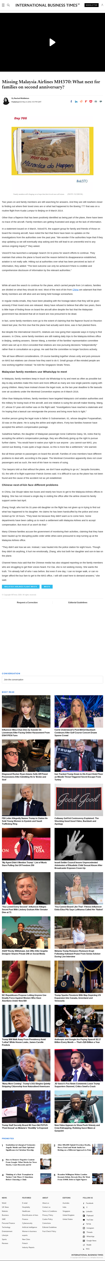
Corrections (46, 1223)
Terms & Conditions (49, 1211)
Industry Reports (28, 1247)
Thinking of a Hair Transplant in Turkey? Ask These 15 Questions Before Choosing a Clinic (19, 1177)
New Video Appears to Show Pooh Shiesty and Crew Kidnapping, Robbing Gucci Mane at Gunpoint (77, 1128)
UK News (5, 1207)
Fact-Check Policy (49, 1231)
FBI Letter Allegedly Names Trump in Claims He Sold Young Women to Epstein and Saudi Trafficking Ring (25, 821)
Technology (6, 1227)
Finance (25, 1219)
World (4, 1203)
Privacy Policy (47, 1215)
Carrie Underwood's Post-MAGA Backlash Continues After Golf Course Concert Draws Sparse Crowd (76, 733)
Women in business (29, 1231)
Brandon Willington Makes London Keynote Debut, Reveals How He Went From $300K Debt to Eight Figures (74, 1177)
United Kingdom (68, 1215)
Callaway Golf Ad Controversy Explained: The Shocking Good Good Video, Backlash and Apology (77, 821)
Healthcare (26, 1211)
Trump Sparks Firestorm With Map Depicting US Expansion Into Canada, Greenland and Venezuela (78, 998)
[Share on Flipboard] (86, 101)
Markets (5, 1211)
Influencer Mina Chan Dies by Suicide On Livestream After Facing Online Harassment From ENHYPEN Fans (26, 733)
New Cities (26, 1239)
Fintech (25, 1243)
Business (5, 1215)
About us (45, 1203)
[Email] (95, 101)
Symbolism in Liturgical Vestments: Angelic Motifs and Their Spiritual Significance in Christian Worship (21, 1147)
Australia (66, 1203)
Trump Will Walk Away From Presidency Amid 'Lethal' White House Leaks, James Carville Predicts (24, 1042)
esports (25, 1235)
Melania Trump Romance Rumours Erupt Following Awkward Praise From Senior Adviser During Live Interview (78, 954)
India (64, 1207)
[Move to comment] (100, 101)
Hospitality (26, 1207)
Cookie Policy (47, 1219)
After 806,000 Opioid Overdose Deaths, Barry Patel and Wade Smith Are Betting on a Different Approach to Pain (74, 1147)
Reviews (5, 1243)
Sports (4, 1239)
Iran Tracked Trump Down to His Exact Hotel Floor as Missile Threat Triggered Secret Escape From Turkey (79, 777)
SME (4, 1219)
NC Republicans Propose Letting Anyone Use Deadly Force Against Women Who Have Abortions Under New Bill (24, 998)
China (75, 289)
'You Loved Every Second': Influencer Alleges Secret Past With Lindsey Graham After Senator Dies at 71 (25, 909)
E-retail (24, 1203)
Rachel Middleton (21, 98)
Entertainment (7, 1231)
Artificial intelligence (29, 1227)
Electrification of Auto (30, 1215)
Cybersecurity (27, 1223)
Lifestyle (5, 1235)
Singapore (66, 1211)
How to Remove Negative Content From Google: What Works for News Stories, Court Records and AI (21, 1162)
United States (68, 1219)
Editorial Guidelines (77, 602)
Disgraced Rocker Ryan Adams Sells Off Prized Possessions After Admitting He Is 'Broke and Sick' (25, 777)
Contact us (46, 1207)
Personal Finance (8, 1223)
